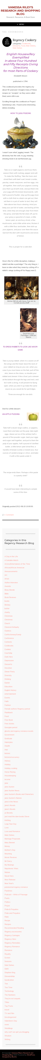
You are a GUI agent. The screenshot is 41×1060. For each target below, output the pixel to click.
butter (7, 608)
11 (6, 39)
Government (9, 735)
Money (7, 846)
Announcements (11, 571)
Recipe (7, 920)
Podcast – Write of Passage (16, 894)
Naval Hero (9, 876)
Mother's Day (10, 850)
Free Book (9, 720)
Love (7, 828)
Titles (7, 1002)
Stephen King (10, 972)
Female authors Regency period (17, 709)
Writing (7, 1039)
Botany (7, 605)
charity (7, 612)
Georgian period (11, 727)
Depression (9, 660)
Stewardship (10, 976)
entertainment (10, 694)
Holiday (8, 764)
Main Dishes (31, 46)
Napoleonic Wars (11, 868)
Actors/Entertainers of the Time (17, 564)
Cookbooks (26, 43)
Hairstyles (9, 742)
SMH (7, 969)
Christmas (9, 616)
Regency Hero (10, 939)
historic (7, 753)
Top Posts (9, 1006)
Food (23, 46)
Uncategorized (10, 1017)
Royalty (8, 954)
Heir (6, 750)
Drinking (8, 679)
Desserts (16, 46)
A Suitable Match (11, 560)
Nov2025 (7, 43)
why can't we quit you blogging (17, 1032)
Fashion (8, 705)
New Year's (9, 883)
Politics (7, 902)
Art (6, 575)
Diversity (8, 675)
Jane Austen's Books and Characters (19, 794)
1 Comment (9, 515)
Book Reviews (10, 597)
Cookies (8, 649)
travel (7, 1010)
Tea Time (8, 987)
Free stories (9, 724)
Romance (8, 950)
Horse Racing (10, 772)
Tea (6, 984)
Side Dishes (17, 48)
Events (7, 698)
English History (10, 690)
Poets (7, 898)
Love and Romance (12, 831)
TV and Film (9, 1013)
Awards (8, 586)
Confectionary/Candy (13, 634)
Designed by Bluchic (9, 1057)
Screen (7, 958)
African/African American (14, 568)
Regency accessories (13, 932)
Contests (8, 642)
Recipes (8, 924)
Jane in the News (11, 802)
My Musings (9, 865)
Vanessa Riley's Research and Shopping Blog (20, 11)
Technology (9, 991)
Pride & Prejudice (11, 909)
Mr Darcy (8, 861)
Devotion (8, 668)
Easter (7, 683)
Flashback (9, 712)
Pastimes (8, 891)
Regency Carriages (12, 935)
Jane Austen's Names (13, 798)
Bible (7, 594)
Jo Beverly (9, 813)
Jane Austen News (12, 790)
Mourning (8, 854)
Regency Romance (12, 946)
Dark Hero (9, 657)
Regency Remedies (12, 943)
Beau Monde (10, 590)
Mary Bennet (10, 842)
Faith (7, 701)
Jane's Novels (10, 805)
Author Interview (11, 582)
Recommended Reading (14, 928)
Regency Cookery (24, 40)
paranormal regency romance (16, 887)
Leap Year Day (10, 824)
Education (8, 686)
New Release (10, 880)
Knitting (8, 820)
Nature (7, 872)
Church (7, 623)
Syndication (9, 980)
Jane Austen (9, 787)
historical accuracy (12, 757)
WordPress (31, 1055)
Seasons (8, 961)
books (7, 601)
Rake (7, 917)
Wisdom (8, 1036)
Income (7, 779)
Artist (7, 579)
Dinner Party (10, 672)
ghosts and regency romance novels (19, 731)
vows (7, 1024)
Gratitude (8, 738)
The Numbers (10, 995)
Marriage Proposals (12, 839)
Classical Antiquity (12, 627)
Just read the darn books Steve (17, 816)
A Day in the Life (11, 556)
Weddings (9, 1028)
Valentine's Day (11, 1021)
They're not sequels (12, 998)
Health (7, 746)
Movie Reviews (11, 857)
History (7, 761)
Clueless (8, 631)
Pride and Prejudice (12, 913)
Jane (6, 783)
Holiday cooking (11, 768)
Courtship (8, 653)
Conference (9, 638)
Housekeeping (10, 776)
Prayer (7, 906)
